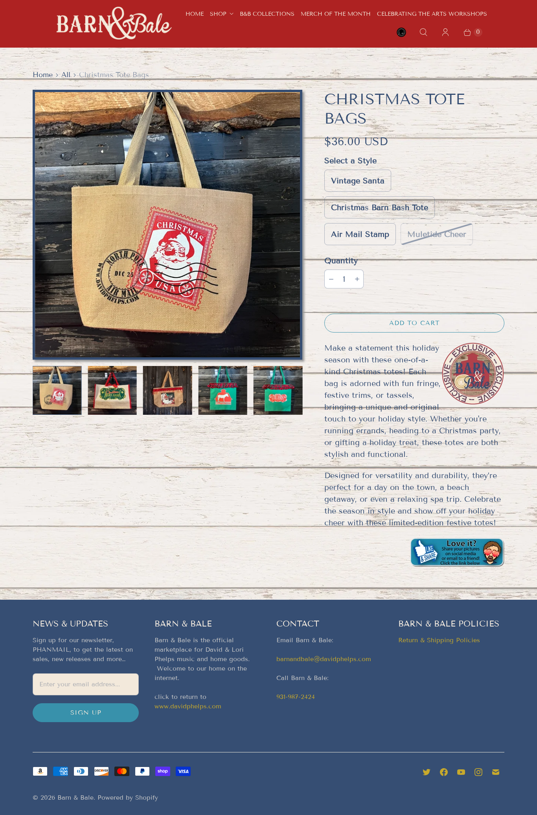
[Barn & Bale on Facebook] (443, 772)
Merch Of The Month (336, 14)
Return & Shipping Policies (439, 640)
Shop (218, 14)
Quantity (341, 260)
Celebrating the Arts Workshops (432, 14)
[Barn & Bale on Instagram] (478, 772)
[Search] (423, 32)
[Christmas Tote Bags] (167, 224)
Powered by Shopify (127, 797)
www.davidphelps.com (187, 706)
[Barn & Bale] (114, 23)
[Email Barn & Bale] (495, 772)
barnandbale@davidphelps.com (323, 659)
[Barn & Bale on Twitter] (426, 772)
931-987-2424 (295, 696)
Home (195, 14)
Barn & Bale (75, 797)
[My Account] (445, 32)
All (65, 74)
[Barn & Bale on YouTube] (461, 772)
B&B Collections (267, 14)
